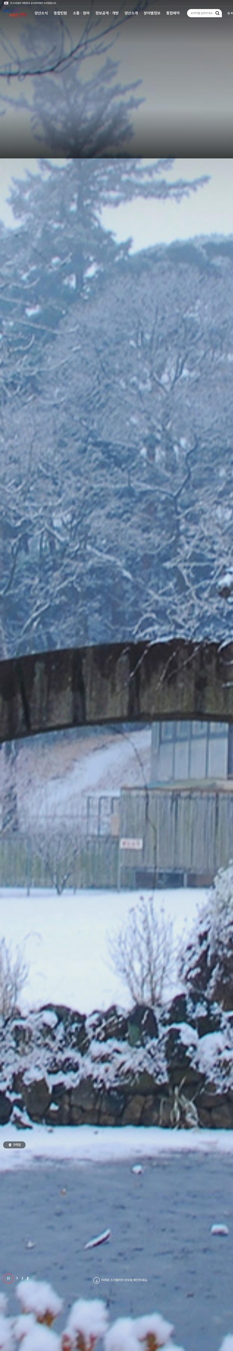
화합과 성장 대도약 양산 (15, 13)
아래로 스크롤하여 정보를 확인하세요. (124, 1280)
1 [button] (17, 1278)
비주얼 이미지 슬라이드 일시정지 (8, 1278)
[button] (41, 13)
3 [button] (28, 1278)
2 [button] (22, 1278)
